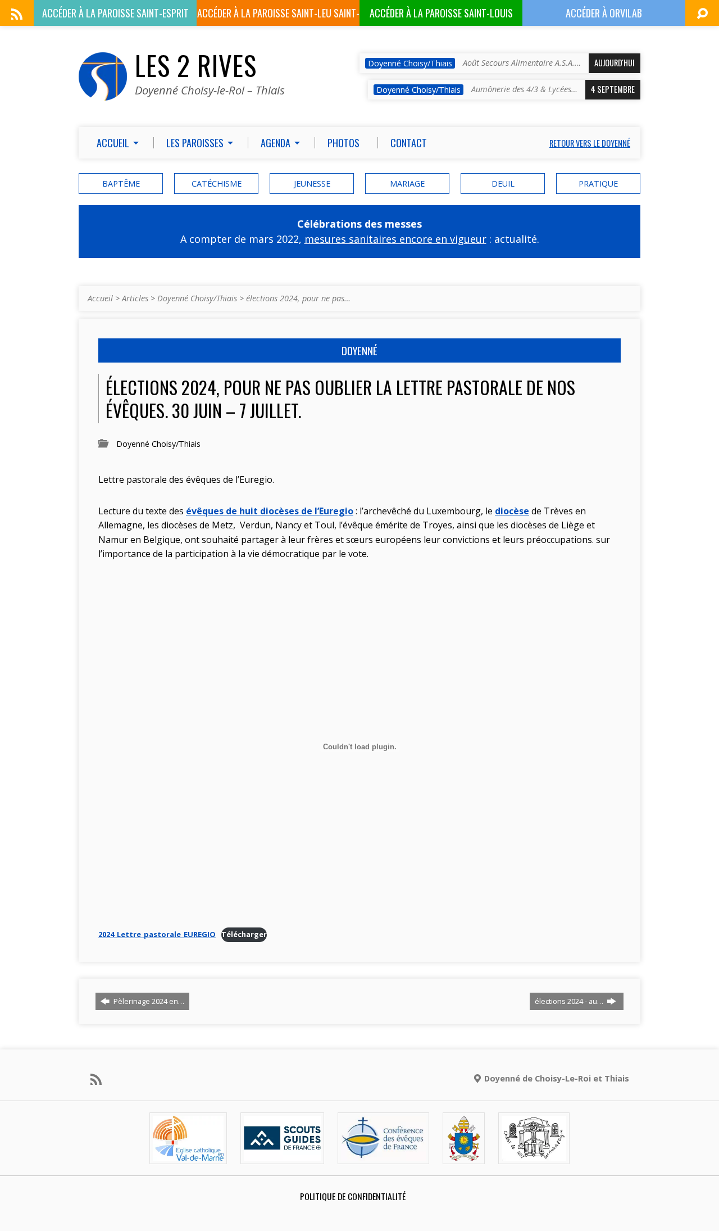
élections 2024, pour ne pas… (298, 298)
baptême (121, 183)
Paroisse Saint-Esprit (115, 13)
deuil (503, 183)
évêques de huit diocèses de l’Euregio (269, 511)
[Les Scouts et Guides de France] (282, 1154)
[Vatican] (463, 1154)
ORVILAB (604, 13)
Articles (135, 298)
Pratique (598, 183)
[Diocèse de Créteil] (188, 1154)
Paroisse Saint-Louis (441, 13)
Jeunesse (312, 183)
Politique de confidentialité (353, 1196)
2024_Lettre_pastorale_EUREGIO (157, 934)
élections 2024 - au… (570, 1001)
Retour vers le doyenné (589, 143)
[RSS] (16, 14)
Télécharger (244, 934)
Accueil (100, 298)
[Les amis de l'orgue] (534, 1154)
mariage (407, 183)
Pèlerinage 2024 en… (148, 1001)
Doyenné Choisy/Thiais (197, 298)
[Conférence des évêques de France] (383, 1154)
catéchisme (217, 183)
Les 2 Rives (196, 65)
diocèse (512, 511)
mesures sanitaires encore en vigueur (395, 239)
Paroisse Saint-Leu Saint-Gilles (278, 16)
